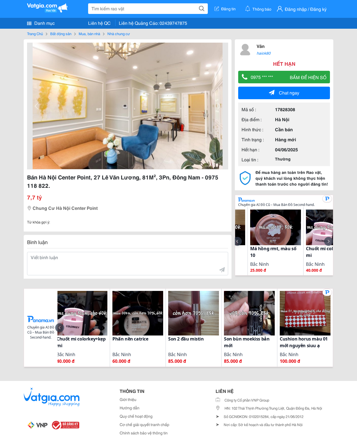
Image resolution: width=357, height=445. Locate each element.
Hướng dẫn (129, 407)
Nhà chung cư (118, 33)
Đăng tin (228, 8)
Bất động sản (60, 33)
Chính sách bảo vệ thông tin (144, 433)
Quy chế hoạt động (136, 416)
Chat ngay (289, 92)
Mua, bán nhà (89, 33)
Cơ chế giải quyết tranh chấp (144, 424)
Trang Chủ (35, 33)
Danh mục (44, 23)
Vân (261, 46)
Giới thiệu (128, 399)
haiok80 (264, 53)
